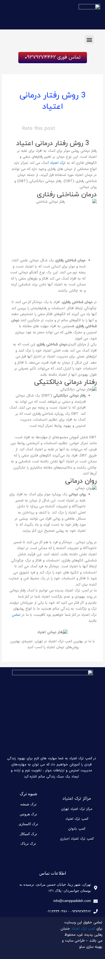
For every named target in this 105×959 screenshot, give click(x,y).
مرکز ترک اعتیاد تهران (76, 809)
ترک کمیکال (28, 834)
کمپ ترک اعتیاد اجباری (77, 838)
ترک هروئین (28, 814)
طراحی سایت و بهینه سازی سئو (82, 944)
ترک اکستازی (28, 824)
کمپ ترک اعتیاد (76, 819)
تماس (16, 615)
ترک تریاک (28, 843)
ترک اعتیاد (57, 163)
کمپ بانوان (76, 829)
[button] (89, 39)
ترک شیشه (28, 804)
